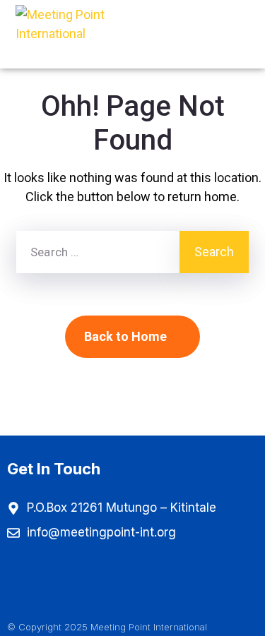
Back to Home (125, 336)
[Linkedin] (180, 581)
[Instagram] (84, 581)
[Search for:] (97, 252)
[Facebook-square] (36, 581)
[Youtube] (132, 581)
